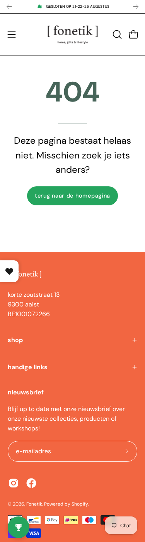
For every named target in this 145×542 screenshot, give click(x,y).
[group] (72, 6)
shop (15, 340)
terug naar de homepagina (72, 195)
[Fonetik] (72, 34)
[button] (116, 34)
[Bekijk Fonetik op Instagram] (13, 483)
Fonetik (34, 504)
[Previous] (9, 6)
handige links (28, 367)
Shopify (80, 504)
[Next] (135, 6)
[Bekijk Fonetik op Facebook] (31, 483)
